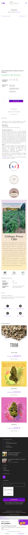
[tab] (14, 109)
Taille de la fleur (5, 85)
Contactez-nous (5, 156)
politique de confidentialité (15, 503)
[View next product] (26, 16)
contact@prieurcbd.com (11, 443)
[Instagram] (4, 477)
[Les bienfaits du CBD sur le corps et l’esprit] (4, 460)
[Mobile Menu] (26, 3)
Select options (14, 358)
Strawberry (14, 424)
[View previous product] (2, 16)
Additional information (14, 111)
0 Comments (15, 455)
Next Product (22, 16)
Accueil (9, 12)
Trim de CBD (14, 352)
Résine (5, 468)
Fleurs (5, 467)
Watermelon (14, 388)
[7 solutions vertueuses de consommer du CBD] (4, 454)
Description (14, 109)
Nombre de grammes (5, 80)
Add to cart (16, 101)
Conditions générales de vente (8, 512)
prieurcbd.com (9, 447)
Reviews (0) (14, 114)
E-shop (13, 12)
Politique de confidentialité (20, 512)
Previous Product (6, 16)
